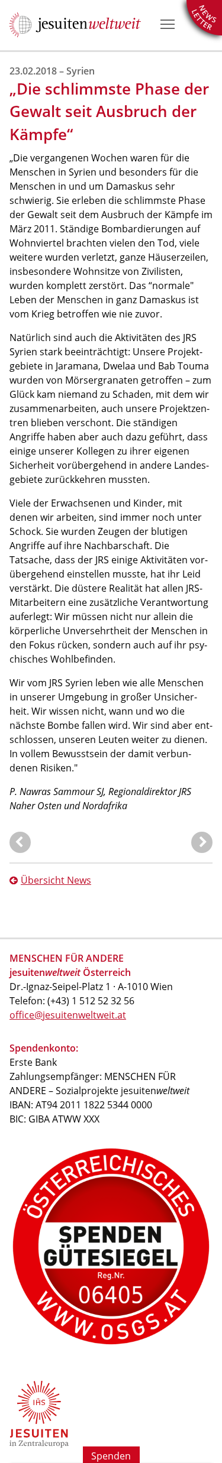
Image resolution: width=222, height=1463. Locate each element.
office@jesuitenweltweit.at (67, 1014)
